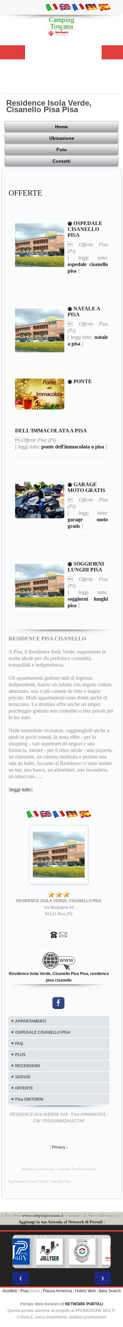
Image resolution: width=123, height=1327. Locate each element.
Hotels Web (85, 1291)
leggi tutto (20, 789)
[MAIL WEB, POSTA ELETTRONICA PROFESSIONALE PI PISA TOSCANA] (98, 1251)
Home (61, 126)
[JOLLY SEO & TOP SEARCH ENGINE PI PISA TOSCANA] (32, 1251)
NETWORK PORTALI (84, 1304)
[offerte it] (51, 7)
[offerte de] (91, 7)
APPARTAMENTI (30, 1021)
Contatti (61, 161)
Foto (61, 149)
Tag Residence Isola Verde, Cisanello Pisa (39, 1181)
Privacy (58, 1147)
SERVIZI (22, 1077)
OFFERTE (24, 1088)
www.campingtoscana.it (43, 1215)
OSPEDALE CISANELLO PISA (43, 1032)
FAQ (19, 1043)
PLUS (20, 1054)
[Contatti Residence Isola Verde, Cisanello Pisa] (59, 934)
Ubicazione (61, 138)
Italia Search (110, 1291)
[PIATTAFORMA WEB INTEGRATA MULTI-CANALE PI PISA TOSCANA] (65, 1251)
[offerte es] (104, 7)
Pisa (24, 1291)
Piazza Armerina (57, 1291)
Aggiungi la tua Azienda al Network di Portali (60, 1221)
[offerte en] (65, 7)
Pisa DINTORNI (29, 1099)
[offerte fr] (78, 7)
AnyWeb (9, 1291)
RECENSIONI (27, 1066)
